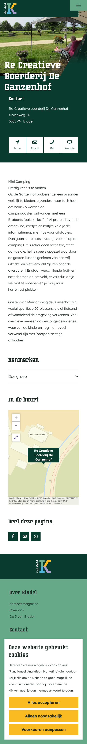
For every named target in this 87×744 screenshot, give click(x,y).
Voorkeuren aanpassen (44, 729)
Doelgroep (17, 376)
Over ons (17, 610)
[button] (43, 457)
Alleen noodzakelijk (43, 716)
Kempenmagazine (24, 604)
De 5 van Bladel (22, 616)
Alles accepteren (44, 702)
